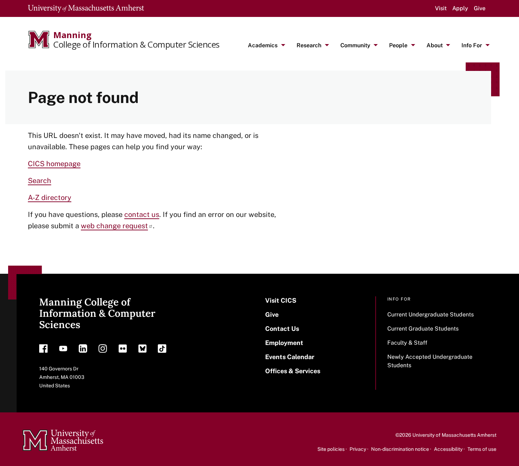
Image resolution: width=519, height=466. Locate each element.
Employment (284, 342)
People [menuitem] (398, 45)
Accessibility (448, 449)
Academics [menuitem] (263, 45)
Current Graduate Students (423, 328)
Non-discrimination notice (400, 449)
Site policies (331, 449)
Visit (441, 8)
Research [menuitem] (309, 45)
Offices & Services (292, 371)
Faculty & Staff (407, 342)
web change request (114, 226)
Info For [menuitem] (471, 45)
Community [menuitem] (355, 45)
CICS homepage (54, 163)
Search (39, 180)
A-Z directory (49, 197)
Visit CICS (280, 300)
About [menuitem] (434, 45)
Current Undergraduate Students (430, 314)
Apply (460, 8)
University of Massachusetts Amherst (454, 435)
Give (479, 8)
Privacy (358, 449)
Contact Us (282, 328)
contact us (141, 214)
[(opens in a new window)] (43, 350)
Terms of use (481, 449)
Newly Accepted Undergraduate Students (429, 361)
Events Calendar (289, 357)
